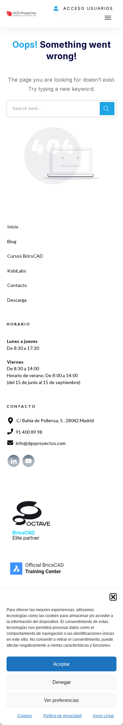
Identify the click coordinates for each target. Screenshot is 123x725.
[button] (113, 597)
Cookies (24, 715)
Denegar (61, 682)
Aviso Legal (103, 715)
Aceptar (61, 664)
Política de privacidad (62, 715)
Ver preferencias (61, 700)
